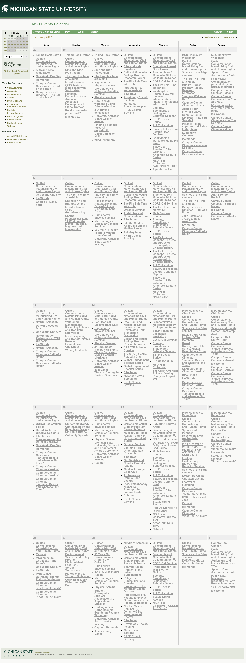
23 (21, 47)
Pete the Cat (219, 430)
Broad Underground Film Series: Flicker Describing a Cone (194, 347)
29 (9, 39)
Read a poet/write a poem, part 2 (77, 112)
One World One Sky (48, 76)
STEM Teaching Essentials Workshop (163, 333)
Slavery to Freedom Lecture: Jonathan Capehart (165, 271)
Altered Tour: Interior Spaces (191, 110)
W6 (5, 42)
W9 (5, 50)
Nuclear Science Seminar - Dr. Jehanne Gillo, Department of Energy (134, 611)
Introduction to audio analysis (133, 89)
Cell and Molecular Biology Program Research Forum (135, 75)
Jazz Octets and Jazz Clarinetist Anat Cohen (192, 218)
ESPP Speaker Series (162, 120)
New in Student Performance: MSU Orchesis (48, 338)
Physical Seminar (105, 343)
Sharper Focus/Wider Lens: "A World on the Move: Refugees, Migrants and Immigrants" (77, 222)
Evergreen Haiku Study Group (221, 338)
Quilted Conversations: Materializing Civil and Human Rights (48, 62)
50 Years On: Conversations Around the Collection (103, 558)
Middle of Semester (136, 542)
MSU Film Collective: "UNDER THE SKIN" (165, 605)
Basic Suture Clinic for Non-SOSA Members (194, 337)
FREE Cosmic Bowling (132, 111)
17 (24, 44)
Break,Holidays (14, 101)
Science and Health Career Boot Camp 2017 (223, 331)
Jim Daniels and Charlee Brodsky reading (134, 463)
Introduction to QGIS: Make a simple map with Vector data (75, 86)
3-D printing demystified (101, 111)
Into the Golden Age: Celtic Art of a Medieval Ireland (135, 226)
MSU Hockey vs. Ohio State (192, 312)
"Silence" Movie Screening (134, 377)
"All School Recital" (223, 587)
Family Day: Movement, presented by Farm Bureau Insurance (223, 579)
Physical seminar (105, 97)
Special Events (14, 120)
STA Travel (130, 93)
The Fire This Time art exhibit (77, 78)
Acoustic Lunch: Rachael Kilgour (221, 439)
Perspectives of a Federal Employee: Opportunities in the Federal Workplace (136, 598)
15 (18, 44)
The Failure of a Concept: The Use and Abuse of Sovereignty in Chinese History (164, 242)
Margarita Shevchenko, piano (136, 105)
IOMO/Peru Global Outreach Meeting (193, 477)
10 (24, 42)
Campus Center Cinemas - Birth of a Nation (194, 210)
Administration (14, 94)
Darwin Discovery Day (47, 327)
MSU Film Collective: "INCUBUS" (160, 294)
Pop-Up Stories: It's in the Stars (165, 509)
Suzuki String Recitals (161, 503)
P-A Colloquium (163, 125)
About (37, 652)
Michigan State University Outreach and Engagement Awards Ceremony (107, 446)
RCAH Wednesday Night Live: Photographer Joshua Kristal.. (135, 488)
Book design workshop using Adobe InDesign (104, 103)
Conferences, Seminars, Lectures (16, 105)
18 (27, 44)
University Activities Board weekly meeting (106, 118)
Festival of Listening (188, 483)
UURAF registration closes (48, 425)
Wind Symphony (104, 139)
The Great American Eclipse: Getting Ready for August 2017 (165, 374)
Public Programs (15, 116)
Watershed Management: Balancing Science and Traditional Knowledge (77, 327)
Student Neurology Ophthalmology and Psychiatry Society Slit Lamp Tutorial (77, 428)
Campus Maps (14, 143)
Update (16, 73)
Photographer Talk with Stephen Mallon (164, 569)
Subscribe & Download (16, 71)
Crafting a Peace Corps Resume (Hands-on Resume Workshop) (106, 611)
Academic (12, 91)
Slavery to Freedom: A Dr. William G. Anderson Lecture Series (164, 152)
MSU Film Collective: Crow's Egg (164, 517)
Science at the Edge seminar (194, 74)
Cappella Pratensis (106, 627)
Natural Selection (47, 321)
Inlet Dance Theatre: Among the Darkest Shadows (106, 372)
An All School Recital (219, 196)
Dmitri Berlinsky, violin (104, 135)
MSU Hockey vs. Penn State (192, 414)
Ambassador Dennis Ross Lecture (132, 478)
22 (18, 47)
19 (9, 47)
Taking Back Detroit (48, 54)
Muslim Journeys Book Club (134, 470)
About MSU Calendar (17, 136)
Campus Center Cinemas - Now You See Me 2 (194, 117)
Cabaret (99, 462)
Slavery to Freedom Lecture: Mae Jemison (165, 132)
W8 (5, 47)
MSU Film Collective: (159, 366)
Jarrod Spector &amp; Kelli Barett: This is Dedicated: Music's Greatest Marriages (106, 352)
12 (9, 44)
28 (15, 50)
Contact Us (46, 652)
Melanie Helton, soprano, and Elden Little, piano (194, 126)
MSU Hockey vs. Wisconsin (192, 56)
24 (24, 47)
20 (12, 47)
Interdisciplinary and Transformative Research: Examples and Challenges (77, 341)
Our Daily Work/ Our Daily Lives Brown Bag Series (165, 445)
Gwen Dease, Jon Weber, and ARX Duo (76, 582)
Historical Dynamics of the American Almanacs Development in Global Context (75, 100)
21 (15, 47)
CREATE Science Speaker (135, 349)
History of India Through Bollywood (78, 575)
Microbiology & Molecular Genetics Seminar (106, 91)
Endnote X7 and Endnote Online (75, 202)
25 (27, 47)
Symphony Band (163, 169)
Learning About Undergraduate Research (133, 450)
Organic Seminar (134, 209)
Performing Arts (15, 113)
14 (15, 44)
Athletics (11, 97)
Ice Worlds (42, 79)
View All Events (14, 88)
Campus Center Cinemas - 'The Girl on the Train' (48, 86)
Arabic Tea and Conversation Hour (136, 215)
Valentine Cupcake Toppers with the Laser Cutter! (106, 232)
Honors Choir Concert (219, 544)
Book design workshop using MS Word (165, 140)
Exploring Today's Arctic (164, 425)
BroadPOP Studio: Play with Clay (135, 355)
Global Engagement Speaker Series (136, 361)
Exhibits (11, 110)
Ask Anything (132, 232)
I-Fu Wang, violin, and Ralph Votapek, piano (223, 108)
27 (12, 50)
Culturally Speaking (77, 435)
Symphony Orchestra (189, 134)
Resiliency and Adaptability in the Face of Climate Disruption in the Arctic (105, 206)
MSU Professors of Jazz (194, 498)
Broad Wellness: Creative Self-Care (47, 432)
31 (15, 39)
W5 (5, 39)
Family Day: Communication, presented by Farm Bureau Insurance (223, 82)
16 (21, 44)
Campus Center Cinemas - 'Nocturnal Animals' (194, 491)
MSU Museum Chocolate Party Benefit (46, 560)
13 (12, 44)
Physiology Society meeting (136, 99)
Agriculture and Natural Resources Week (223, 563)
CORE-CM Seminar (165, 81)
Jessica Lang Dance (102, 632)
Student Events (14, 123)
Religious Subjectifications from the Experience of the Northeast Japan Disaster (135, 585)
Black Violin (189, 374)
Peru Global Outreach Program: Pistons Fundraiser (48, 576)
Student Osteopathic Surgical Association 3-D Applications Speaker (104, 597)
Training (11, 126)
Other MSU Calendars (17, 139)
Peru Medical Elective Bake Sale (106, 323)
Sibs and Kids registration (45, 71)
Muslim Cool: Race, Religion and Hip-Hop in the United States (136, 436)
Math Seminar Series (161, 215)
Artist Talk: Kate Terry (163, 524)
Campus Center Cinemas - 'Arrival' (193, 370)
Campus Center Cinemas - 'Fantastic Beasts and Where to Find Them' (193, 360)
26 (9, 50)
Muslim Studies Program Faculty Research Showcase (192, 88)
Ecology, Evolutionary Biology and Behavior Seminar (164, 111)
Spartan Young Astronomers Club (223, 74)
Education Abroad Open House (164, 68)
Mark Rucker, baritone (132, 631)
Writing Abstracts (76, 350)
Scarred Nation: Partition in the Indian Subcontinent (134, 570)
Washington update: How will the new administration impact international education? (165, 98)
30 (12, 39)
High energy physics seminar (104, 84)
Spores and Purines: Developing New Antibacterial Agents (192, 435)
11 (27, 42)
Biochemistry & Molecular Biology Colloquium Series (164, 75)
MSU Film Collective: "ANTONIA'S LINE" (165, 163)
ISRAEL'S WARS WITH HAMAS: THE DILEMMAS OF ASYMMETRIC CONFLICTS (194, 449)
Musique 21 (72, 116)
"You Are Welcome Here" (194, 98)
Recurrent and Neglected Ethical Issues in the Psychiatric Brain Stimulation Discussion (135, 328)
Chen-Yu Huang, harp (46, 203)
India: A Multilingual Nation (106, 573)
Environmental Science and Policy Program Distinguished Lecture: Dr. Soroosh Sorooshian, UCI (77, 562)
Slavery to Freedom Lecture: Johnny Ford (165, 481)
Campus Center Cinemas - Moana (193, 104)
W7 (5, 44)
